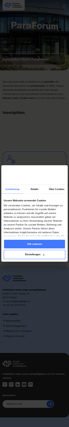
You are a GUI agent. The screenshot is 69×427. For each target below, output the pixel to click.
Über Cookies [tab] (56, 189)
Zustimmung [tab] (12, 189)
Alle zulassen (34, 244)
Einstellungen (32, 254)
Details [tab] (35, 189)
